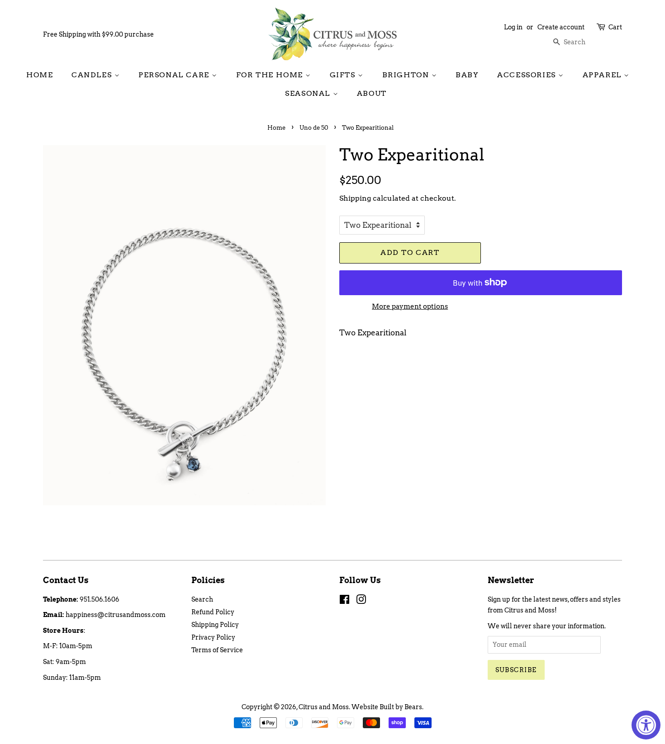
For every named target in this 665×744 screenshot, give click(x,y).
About (372, 93)
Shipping (355, 198)
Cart (615, 27)
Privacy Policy (213, 637)
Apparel (603, 75)
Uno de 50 (313, 127)
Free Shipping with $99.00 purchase (98, 34)
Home (39, 75)
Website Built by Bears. (387, 707)
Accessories (527, 75)
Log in (513, 27)
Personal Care (175, 75)
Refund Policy (212, 612)
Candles (92, 75)
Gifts (344, 75)
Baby (467, 75)
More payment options (410, 306)
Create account (560, 27)
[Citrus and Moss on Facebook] (344, 601)
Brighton (407, 75)
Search (202, 599)
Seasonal (308, 93)
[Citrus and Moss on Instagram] (361, 601)
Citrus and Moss (324, 707)
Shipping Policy (215, 625)
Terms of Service (217, 650)
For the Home (271, 75)
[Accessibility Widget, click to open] (646, 725)
